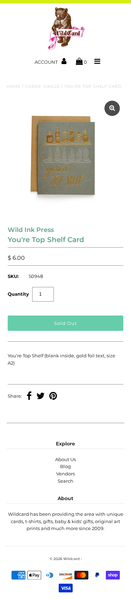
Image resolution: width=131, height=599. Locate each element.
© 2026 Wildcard (65, 559)
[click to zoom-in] (112, 108)
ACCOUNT (47, 62)
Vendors (65, 473)
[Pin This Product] (53, 396)
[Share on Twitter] (40, 396)
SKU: (13, 276)
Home (14, 86)
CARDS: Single (42, 86)
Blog (65, 466)
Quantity (18, 294)
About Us (65, 459)
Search (65, 481)
